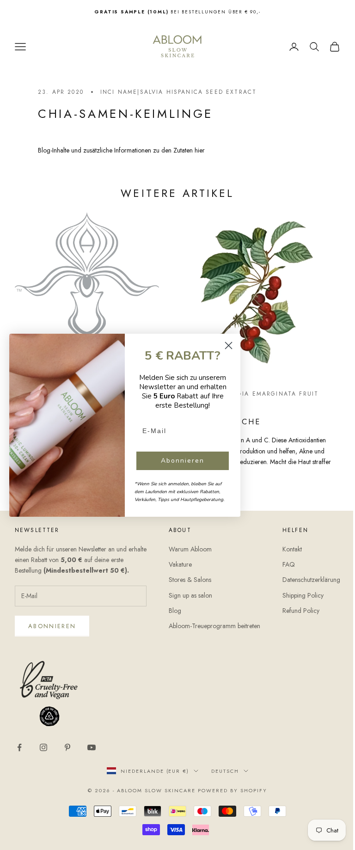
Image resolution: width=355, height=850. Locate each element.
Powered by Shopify (232, 790)
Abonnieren (52, 626)
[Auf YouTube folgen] (91, 747)
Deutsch (225, 771)
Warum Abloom (190, 549)
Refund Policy (300, 610)
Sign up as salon (190, 595)
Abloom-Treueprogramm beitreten (214, 625)
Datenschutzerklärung (311, 579)
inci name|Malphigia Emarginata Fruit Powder (246, 398)
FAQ (288, 564)
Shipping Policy (303, 595)
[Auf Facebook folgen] (19, 747)
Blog (175, 610)
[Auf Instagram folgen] (43, 747)
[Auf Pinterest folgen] (67, 747)
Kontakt (292, 549)
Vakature (180, 564)
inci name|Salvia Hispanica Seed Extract (178, 92)
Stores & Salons (190, 579)
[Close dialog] (228, 345)
